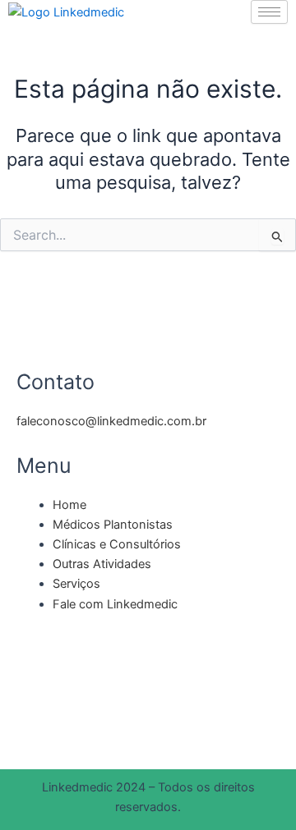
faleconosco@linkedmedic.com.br (111, 421)
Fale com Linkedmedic (115, 604)
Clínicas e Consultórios (117, 544)
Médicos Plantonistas (113, 524)
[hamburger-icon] (269, 12)
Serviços (76, 583)
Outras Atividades (102, 564)
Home (69, 505)
